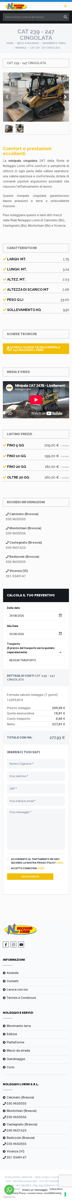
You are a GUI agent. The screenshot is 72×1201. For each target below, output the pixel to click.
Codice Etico (56, 1189)
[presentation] (7, 97)
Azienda (12, 973)
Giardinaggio (16, 1059)
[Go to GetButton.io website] (9, 1197)
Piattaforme (15, 1042)
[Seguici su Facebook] (6, 944)
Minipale (20, 47)
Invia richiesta (30, 876)
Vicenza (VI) (15, 1151)
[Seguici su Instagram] (13, 944)
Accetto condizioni (27, 868)
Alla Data (12, 626)
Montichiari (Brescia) (22, 1111)
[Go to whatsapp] (9, 1189)
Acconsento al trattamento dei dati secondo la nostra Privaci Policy (37, 861)
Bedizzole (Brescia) (21, 1138)
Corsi (10, 1067)
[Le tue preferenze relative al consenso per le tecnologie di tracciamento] (65, 1194)
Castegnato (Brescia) (22, 1124)
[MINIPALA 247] (64, 77)
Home (9, 43)
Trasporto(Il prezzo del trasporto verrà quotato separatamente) (31, 648)
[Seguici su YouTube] (21, 944)
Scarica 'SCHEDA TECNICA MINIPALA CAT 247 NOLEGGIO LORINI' (33, 349)
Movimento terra (54, 43)
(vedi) (59, 862)
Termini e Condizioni (21, 998)
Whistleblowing (52, 1193)
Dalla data (13, 607)
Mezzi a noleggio (28, 43)
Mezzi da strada (18, 1050)
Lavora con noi (17, 989)
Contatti (12, 981)
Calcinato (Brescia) (20, 1097)
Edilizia (12, 1034)
